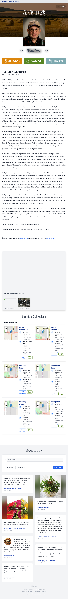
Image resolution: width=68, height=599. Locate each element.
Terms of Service (39, 591)
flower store (50, 238)
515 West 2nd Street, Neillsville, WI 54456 (59, 347)
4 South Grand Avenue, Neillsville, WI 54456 (27, 351)
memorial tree (23, 238)
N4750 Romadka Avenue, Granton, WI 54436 (59, 387)
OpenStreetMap (36, 594)
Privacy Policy (29, 591)
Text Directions (22, 357)
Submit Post (57, 467)
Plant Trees (29, 357)
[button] (11, 331)
